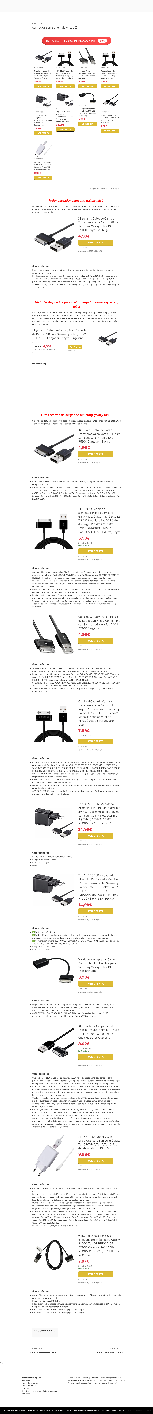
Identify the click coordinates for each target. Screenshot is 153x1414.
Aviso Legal (26, 1380)
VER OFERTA (43, 86)
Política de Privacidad (30, 1383)
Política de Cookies (29, 1386)
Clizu (39, 23)
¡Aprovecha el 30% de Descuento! (75, 40)
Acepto (131, 1410)
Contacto (32, 1388)
